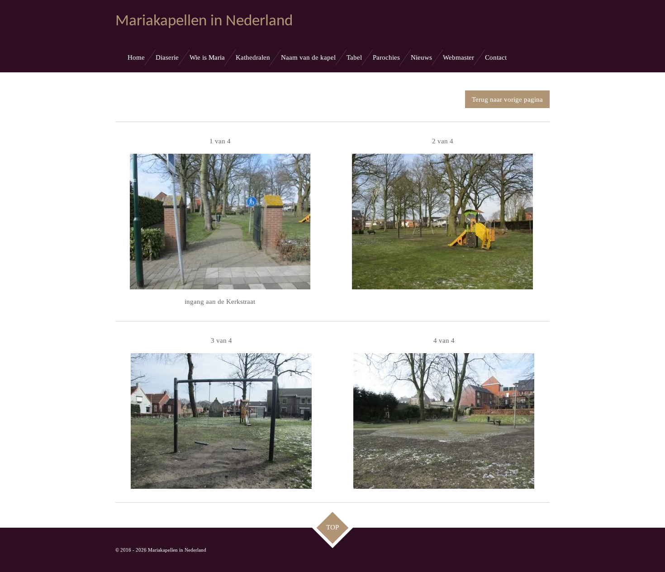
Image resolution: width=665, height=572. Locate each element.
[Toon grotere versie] (220, 221)
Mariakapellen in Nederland (204, 21)
